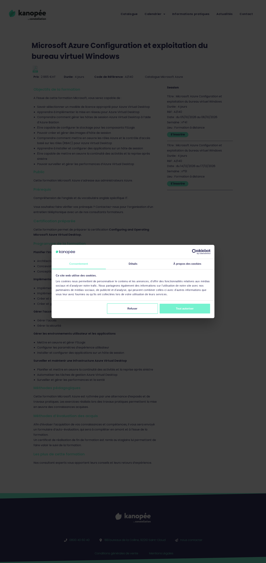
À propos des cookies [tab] (187, 263)
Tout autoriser (185, 308)
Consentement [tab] (78, 263)
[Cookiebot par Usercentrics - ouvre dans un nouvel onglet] (194, 251)
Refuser (132, 308)
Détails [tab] (133, 263)
